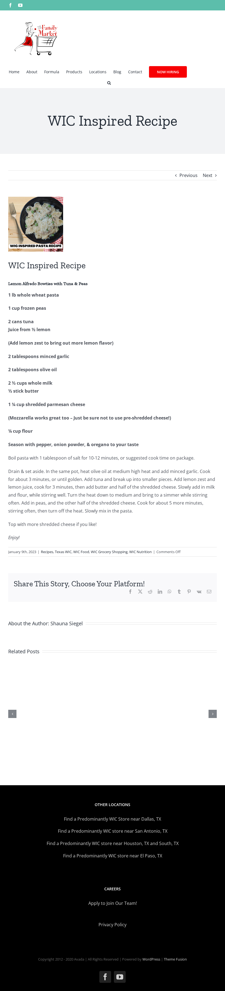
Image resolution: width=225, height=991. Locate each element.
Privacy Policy (112, 925)
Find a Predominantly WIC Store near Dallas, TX (112, 819)
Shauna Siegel (66, 623)
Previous (188, 175)
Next (207, 175)
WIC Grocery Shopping (109, 551)
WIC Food (81, 551)
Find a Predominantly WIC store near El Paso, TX (112, 856)
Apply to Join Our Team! (112, 903)
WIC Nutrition (140, 551)
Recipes (47, 551)
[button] (109, 82)
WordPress (151, 959)
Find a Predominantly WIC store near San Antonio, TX (112, 831)
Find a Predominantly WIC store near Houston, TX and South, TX (113, 843)
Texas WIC (63, 551)
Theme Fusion (175, 959)
